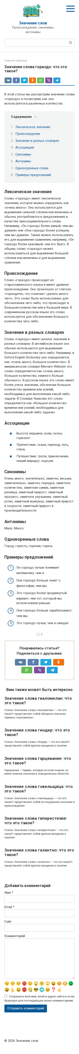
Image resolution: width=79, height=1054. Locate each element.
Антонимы (23, 161)
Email (9, 907)
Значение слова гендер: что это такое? (37, 732)
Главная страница (15, 60)
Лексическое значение (32, 127)
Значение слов (33, 23)
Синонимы (23, 154)
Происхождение (27, 134)
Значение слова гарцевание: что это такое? (37, 760)
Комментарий (14, 936)
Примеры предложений (33, 175)
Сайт (8, 922)
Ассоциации (24, 147)
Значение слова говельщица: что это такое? (38, 789)
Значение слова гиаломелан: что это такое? (38, 700)
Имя (8, 893)
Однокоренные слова (31, 168)
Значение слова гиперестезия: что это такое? (35, 820)
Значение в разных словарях (37, 141)
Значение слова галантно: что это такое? (39, 852)
